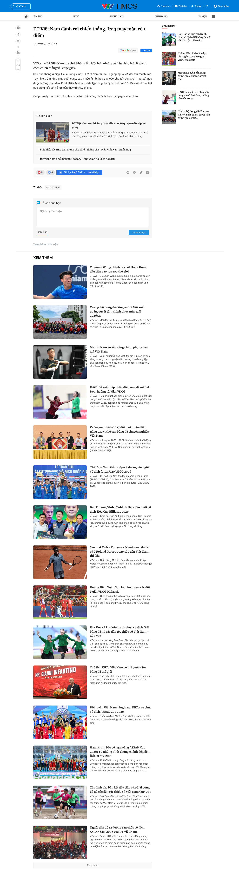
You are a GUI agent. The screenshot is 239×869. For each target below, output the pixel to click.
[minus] (18, 69)
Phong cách (117, 16)
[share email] (147, 172)
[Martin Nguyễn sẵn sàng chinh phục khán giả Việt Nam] (169, 78)
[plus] (18, 59)
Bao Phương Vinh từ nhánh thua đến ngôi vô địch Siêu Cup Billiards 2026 (120, 509)
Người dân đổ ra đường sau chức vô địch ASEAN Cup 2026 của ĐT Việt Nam (117, 830)
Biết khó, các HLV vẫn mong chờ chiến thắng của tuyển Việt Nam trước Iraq (85, 149)
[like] (18, 27)
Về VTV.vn (21, 6)
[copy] (18, 34)
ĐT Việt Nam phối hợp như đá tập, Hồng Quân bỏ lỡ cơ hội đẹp (77, 159)
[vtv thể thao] (119, 6)
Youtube (183, 6)
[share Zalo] (134, 172)
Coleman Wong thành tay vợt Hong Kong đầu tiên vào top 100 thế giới (118, 269)
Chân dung (161, 16)
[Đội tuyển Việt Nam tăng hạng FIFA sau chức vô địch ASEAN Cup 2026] (60, 722)
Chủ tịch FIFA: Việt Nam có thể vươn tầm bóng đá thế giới (118, 669)
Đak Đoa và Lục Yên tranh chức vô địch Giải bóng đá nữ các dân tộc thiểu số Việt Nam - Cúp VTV (119, 632)
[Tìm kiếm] (207, 6)
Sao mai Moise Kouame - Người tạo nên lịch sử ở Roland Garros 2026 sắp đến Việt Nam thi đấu (120, 551)
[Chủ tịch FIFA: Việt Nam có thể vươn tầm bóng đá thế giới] (60, 682)
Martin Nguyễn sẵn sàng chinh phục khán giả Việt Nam (192, 76)
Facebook (166, 6)
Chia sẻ (146, 50)
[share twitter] (141, 172)
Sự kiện (202, 16)
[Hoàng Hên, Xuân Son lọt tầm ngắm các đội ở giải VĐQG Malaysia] (169, 59)
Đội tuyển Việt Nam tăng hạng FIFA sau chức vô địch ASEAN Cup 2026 (120, 709)
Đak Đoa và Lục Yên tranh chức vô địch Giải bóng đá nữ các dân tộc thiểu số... (194, 37)
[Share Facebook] (128, 172)
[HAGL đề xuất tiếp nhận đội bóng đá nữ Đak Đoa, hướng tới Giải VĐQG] (169, 97)
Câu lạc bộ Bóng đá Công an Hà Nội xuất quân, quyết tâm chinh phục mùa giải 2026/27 (117, 311)
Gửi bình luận (138, 232)
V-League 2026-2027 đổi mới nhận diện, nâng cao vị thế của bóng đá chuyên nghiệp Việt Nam (119, 431)
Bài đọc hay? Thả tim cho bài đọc (81, 172)
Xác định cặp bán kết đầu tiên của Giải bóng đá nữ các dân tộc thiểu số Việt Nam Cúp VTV (120, 790)
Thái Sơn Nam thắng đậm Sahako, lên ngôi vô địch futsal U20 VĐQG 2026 (119, 469)
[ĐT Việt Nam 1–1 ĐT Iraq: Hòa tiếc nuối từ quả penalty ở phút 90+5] (52, 132)
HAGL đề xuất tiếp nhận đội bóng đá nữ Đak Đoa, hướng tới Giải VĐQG (193, 95)
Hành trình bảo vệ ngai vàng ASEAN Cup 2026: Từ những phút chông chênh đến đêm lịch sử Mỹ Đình (120, 752)
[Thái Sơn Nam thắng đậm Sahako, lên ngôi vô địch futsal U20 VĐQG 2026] (60, 482)
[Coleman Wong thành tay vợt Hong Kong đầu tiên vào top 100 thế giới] (60, 282)
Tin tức (38, 16)
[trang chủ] (26, 16)
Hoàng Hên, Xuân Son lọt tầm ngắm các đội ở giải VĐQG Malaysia (192, 56)
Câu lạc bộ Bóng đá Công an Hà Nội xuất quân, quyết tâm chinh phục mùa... (194, 114)
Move (76, 16)
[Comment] (18, 41)
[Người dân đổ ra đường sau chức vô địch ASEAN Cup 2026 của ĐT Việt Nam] (60, 842)
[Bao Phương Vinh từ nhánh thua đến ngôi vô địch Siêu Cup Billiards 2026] (60, 522)
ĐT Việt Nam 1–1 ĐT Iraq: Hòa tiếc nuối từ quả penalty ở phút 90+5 (109, 125)
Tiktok (198, 6)
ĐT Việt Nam (53, 187)
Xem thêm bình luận (45, 244)
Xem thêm (92, 865)
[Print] (18, 52)
